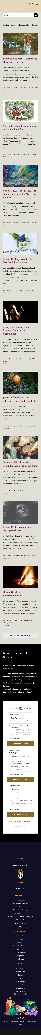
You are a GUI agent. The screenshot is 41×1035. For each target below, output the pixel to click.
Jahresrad (34, 87)
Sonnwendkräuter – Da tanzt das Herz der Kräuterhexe (19, 44)
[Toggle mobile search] (33, 4)
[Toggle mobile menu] (37, 4)
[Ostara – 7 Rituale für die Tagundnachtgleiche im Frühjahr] (20, 447)
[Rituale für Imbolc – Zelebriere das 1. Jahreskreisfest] (20, 512)
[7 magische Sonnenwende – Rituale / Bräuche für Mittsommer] (20, 312)
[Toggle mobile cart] (29, 4)
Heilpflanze (27, 87)
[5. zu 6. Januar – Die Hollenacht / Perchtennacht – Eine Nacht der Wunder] (20, 176)
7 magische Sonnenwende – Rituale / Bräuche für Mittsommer (19, 312)
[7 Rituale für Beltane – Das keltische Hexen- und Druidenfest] (20, 383)
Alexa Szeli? (20, 889)
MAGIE (5, 89)
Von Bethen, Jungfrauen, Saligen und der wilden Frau (19, 111)
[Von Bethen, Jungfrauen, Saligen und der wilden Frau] (20, 111)
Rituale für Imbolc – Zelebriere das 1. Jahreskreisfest (19, 512)
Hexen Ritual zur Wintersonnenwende (19, 577)
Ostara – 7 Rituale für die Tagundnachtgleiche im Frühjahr (19, 447)
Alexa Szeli (9, 87)
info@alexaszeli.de (20, 865)
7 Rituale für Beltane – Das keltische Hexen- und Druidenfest (19, 383)
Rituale (5, 361)
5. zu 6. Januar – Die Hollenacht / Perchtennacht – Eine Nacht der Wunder (19, 176)
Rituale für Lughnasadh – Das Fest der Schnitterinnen (19, 244)
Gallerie (22, 44)
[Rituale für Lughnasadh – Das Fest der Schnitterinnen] (20, 244)
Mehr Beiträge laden (20, 636)
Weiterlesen (6, 92)
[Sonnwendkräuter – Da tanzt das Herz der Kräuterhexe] (20, 44)
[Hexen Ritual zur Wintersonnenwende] (20, 577)
